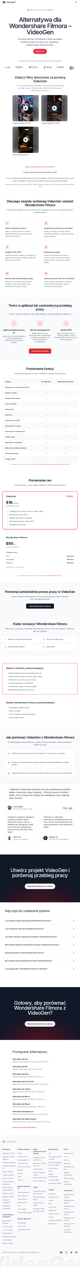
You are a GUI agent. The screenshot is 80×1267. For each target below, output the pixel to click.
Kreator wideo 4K (39, 1181)
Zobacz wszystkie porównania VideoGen (40, 167)
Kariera (66, 1160)
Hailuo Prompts (7, 1243)
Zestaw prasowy (54, 1214)
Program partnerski (55, 1220)
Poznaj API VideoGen (40, 351)
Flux (19, 1206)
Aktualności (52, 1210)
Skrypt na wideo (8, 1193)
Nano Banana (22, 1202)
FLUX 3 (20, 1153)
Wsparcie (67, 1163)
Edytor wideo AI (7, 1172)
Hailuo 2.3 (21, 1180)
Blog (50, 1204)
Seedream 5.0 (23, 1199)
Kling (19, 1177)
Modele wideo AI (24, 1149)
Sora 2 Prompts (7, 1230)
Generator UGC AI (8, 1153)
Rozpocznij (40, 51)
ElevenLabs (22, 1223)
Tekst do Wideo (8, 1175)
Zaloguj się (52, 1194)
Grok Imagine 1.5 (23, 1160)
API (50, 1153)
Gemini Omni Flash (24, 1167)
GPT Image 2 (22, 1209)
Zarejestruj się (53, 1197)
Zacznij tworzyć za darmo (40, 606)
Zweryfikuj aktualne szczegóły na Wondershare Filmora (52, 464)
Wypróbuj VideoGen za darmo (40, 886)
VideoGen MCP (54, 1180)
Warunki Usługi (69, 1178)
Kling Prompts (7, 1233)
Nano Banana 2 (23, 1196)
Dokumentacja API (55, 1183)
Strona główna (69, 1153)
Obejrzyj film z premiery (41, 10)
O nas (66, 1157)
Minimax (20, 1170)
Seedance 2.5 (22, 1157)
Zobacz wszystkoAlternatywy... (24, 1127)
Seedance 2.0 (23, 1163)
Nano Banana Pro (24, 1192)
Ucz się (51, 1217)
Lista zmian (52, 1207)
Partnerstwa (53, 1224)
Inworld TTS (22, 1226)
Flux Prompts (6, 1240)
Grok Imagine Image (24, 1212)
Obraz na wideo (8, 1178)
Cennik (51, 1200)
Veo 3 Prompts (7, 1226)
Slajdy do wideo (8, 1197)
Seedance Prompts (9, 1236)
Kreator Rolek (38, 1169)
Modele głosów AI (24, 1219)
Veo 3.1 (20, 1173)
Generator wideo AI (9, 1162)
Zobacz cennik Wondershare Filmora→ (51, 575)
